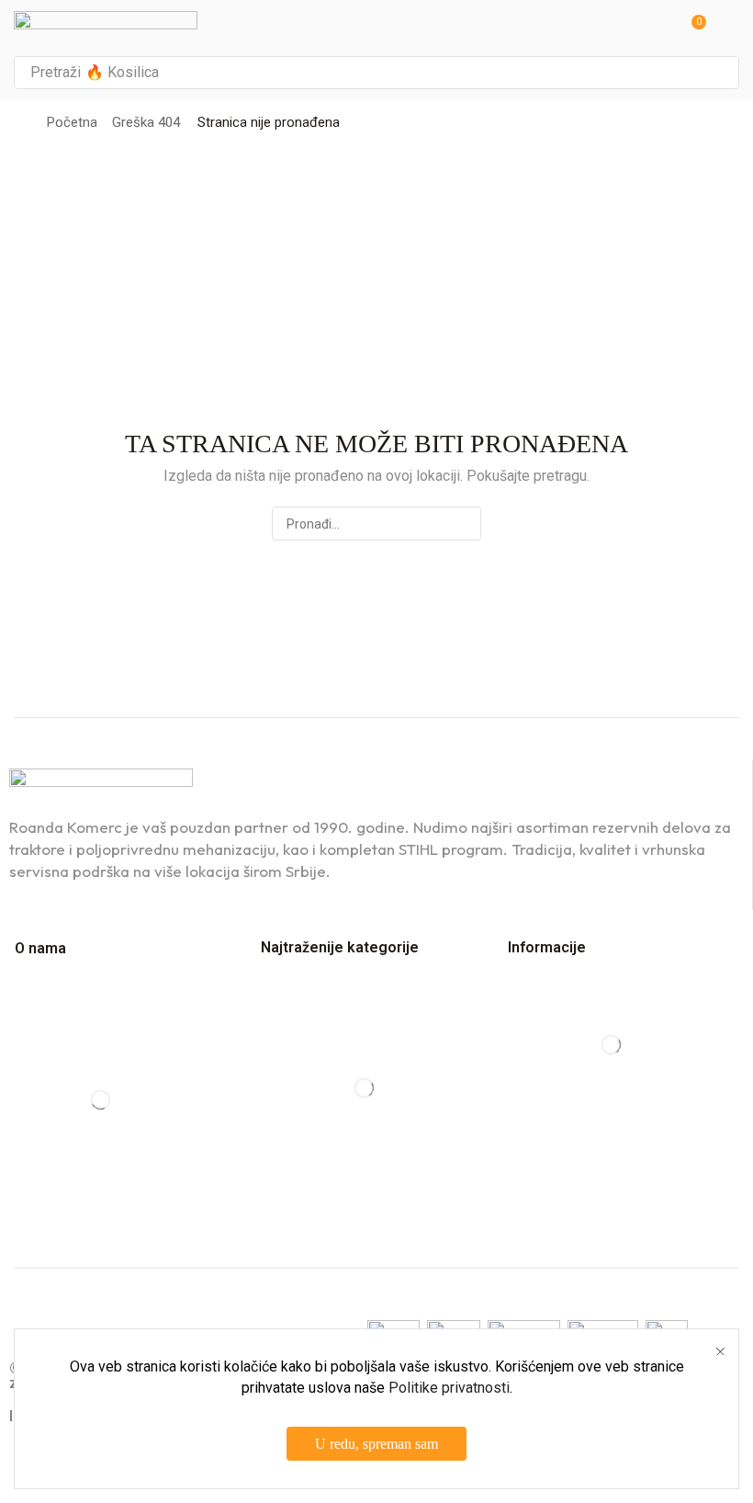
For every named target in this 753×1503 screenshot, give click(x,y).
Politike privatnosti (449, 1387)
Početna (72, 122)
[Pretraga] (720, 72)
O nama (40, 948)
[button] (692, 28)
